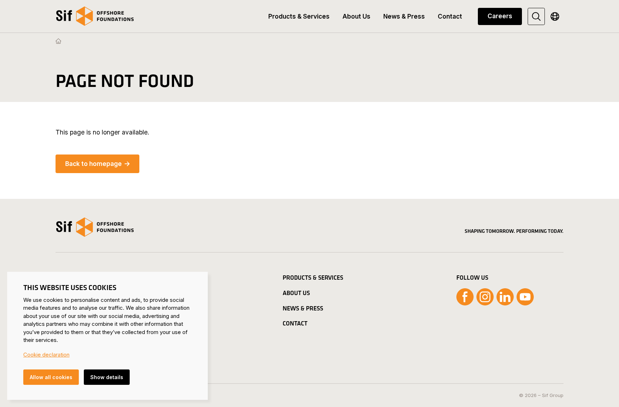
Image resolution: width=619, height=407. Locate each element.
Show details (106, 377)
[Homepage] (58, 41)
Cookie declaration (46, 354)
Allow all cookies (51, 377)
